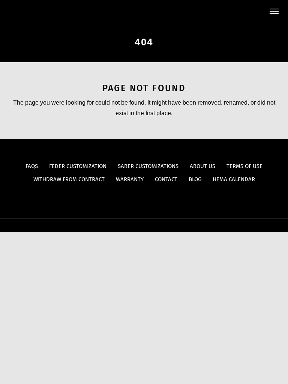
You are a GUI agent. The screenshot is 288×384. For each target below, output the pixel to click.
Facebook (144, 198)
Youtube (129, 198)
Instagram (158, 198)
